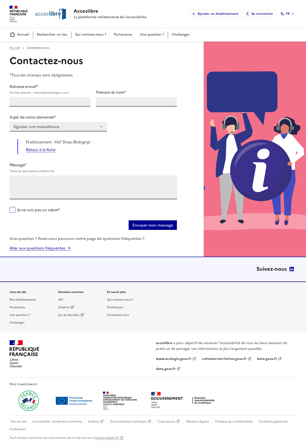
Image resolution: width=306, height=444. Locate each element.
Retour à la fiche (40, 149)
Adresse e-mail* (39, 89)
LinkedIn (291, 269)
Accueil (23, 34)
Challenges (181, 34)
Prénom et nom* (111, 92)
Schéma (63, 307)
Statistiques (115, 307)
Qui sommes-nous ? (90, 34)
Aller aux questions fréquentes (37, 248)
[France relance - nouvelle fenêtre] (29, 401)
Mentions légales (197, 421)
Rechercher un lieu (52, 34)
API (60, 300)
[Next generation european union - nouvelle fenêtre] (74, 401)
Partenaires (123, 34)
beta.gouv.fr (267, 358)
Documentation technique (128, 421)
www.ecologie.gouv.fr (173, 358)
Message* (32, 167)
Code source (166, 421)
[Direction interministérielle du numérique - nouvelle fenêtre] (184, 400)
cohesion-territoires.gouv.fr (224, 358)
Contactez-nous (118, 315)
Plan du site (18, 421)
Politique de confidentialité (234, 421)
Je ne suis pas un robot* (38, 210)
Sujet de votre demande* (33, 117)
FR (288, 13)
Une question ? (152, 34)
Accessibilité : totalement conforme (57, 421)
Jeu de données (68, 315)
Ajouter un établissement (217, 13)
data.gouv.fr (166, 368)
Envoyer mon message (152, 225)
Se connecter (262, 13)
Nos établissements (23, 300)
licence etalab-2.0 (107, 438)
